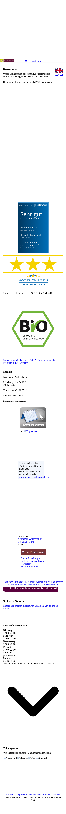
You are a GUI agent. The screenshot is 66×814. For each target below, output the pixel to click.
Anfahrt (56, 794)
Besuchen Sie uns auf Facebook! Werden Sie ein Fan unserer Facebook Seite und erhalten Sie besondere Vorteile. (33, 583)
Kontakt (46, 794)
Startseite (10, 794)
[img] (33, 28)
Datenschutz (35, 794)
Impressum (22, 794)
